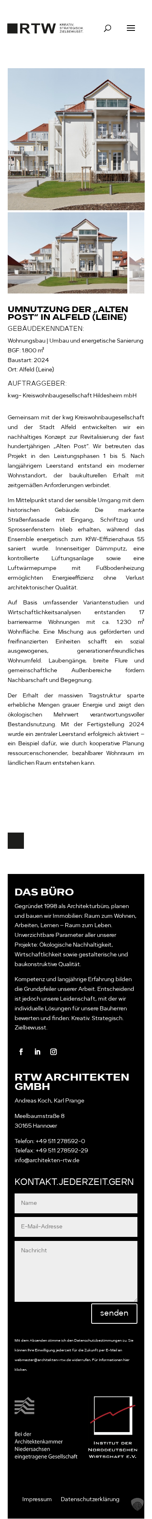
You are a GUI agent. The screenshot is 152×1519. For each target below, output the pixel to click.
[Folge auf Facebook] (21, 1051)
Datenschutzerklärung (90, 1499)
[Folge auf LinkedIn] (37, 1051)
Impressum (37, 1499)
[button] (137, 1504)
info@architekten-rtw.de (47, 1160)
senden (114, 1314)
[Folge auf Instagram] (53, 1051)
